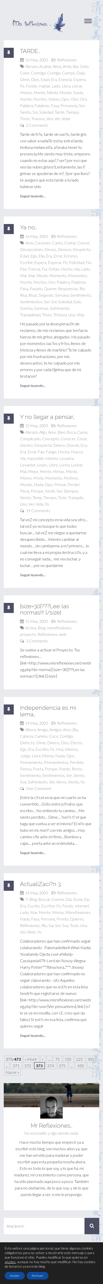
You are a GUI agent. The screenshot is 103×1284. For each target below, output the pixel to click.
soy (23, 781)
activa (31, 627)
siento (25, 112)
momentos (77, 275)
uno (71, 314)
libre (53, 464)
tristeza (60, 314)
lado (56, 85)
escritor (48, 905)
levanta (67, 458)
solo (77, 301)
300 (91, 1059)
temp (37, 497)
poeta (38, 768)
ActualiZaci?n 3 (40, 883)
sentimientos (31, 301)
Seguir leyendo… (33, 196)
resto (77, 768)
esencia (65, 79)
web (62, 634)
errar (32, 451)
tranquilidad (30, 314)
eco (83, 445)
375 (62, 1065)
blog (41, 627)
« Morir (31, 1059)
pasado (36, 288)
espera (79, 79)
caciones (43, 242)
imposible (35, 458)
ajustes (10, 1262)
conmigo (38, 72)
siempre (71, 491)
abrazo (32, 66)
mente (39, 92)
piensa (25, 768)
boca (71, 432)
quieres (77, 918)
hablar (44, 85)
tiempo (72, 112)
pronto (62, 918)
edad (45, 79)
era (54, 79)
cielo (84, 66)
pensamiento (31, 762)
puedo (64, 768)
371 (16, 1065)
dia (69, 899)
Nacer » (12, 1072)
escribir (26, 262)
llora (66, 85)
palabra (26, 105)
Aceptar (15, 1275)
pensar (60, 484)
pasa (55, 105)
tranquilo (76, 497)
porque (37, 491)
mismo (26, 477)
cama (82, 432)
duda (77, 899)
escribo (42, 749)
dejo (80, 72)
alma (57, 66)
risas (32, 295)
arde (67, 66)
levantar (27, 464)
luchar (76, 464)
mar (31, 275)
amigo (42, 729)
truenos (38, 118)
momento (57, 275)
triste (25, 118)
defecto (27, 742)
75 (57, 1059)
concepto (50, 438)
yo (47, 504)
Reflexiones (67, 59)
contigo (53, 72)
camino (41, 736)
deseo (50, 249)
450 (80, 1065)
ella (41, 255)
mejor (33, 471)
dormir (73, 445)
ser (82, 105)
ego (33, 255)
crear (82, 438)
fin (88, 262)
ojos (65, 99)
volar (66, 118)
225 (80, 1059)
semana (62, 295)
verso (61, 781)
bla (75, 66)
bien (61, 432)
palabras (41, 105)
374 (51, 1065)
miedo (52, 92)
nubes (54, 99)
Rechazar (38, 1275)
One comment (39, 788)
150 (68, 1059)
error (58, 255)
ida (77, 269)
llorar (77, 85)
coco (53, 736)
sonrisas (41, 308)
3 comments (37, 640)
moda (38, 477)
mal (23, 275)
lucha (64, 464)
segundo (46, 295)
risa (23, 295)
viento (73, 781)
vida (80, 314)
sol (35, 112)
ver (57, 118)
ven (49, 118)
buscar (44, 899)
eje (87, 899)
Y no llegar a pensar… (47, 416)
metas (58, 471)
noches (40, 99)
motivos (71, 477)
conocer (68, 438)
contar (70, 242)
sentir (50, 491)
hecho (66, 269)
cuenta (58, 899)
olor (74, 99)
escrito (34, 905)
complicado (30, 438)
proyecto (28, 634)
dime (25, 79)
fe (22, 85)
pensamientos (56, 762)
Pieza (24, 491)
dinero (59, 445)
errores (70, 255)
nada (78, 92)
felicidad (76, 262)
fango (51, 451)
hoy (59, 749)
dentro (26, 445)
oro (83, 99)
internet (82, 905)
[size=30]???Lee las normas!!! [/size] (44, 609)
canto (57, 242)
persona (48, 918)
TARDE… (30, 51)
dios (35, 79)
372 (28, 1065)
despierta (43, 445)
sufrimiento (60, 308)
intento (51, 458)
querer (50, 288)
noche (26, 99)
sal (51, 925)
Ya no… (28, 227)
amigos (55, 729)
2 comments (37, 125)
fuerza (34, 269)
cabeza (26, 736)
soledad (46, 112)
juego (25, 755)
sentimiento (80, 295)
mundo (66, 92)
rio (82, 288)
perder (74, 484)
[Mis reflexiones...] (38, 15)
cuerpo (68, 72)
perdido (77, 762)
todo (62, 497)
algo (42, 432)
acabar (45, 66)
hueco (77, 451)
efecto (76, 742)
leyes (42, 464)
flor (23, 269)
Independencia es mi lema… (48, 710)
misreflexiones (59, 627)
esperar (55, 262)
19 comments (38, 510)
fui (44, 269)
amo (30, 242)
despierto (81, 249)
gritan (53, 269)
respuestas (68, 288)
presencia (69, 105)
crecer (84, 242)
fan (41, 451)
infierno (71, 749)
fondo (31, 85)
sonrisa (26, 308)
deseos (64, 249)
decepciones (31, 249)
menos (26, 92)
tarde (59, 112)
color (24, 72)
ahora (31, 729)
